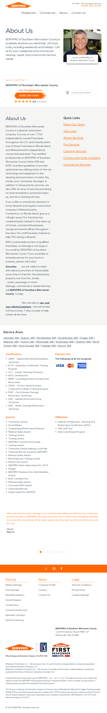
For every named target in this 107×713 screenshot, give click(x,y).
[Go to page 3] (47, 552)
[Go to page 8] (63, 552)
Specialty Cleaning (15, 615)
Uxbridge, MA (11, 337)
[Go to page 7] (60, 552)
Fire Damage (12, 590)
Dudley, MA (86, 337)
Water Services (73, 138)
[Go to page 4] (50, 552)
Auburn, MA (28, 337)
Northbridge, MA (46, 337)
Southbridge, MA (68, 337)
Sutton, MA (64, 345)
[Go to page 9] (66, 552)
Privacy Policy (78, 590)
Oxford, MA (27, 341)
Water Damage (14, 585)
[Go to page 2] (44, 552)
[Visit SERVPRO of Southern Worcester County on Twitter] (46, 569)
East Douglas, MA (29, 345)
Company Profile (47, 585)
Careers (43, 590)
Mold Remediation (15, 595)
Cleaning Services (74, 151)
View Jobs (69, 131)
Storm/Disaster (13, 600)
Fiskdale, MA (49, 345)
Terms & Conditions (81, 585)
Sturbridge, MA (64, 341)
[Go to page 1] (40, 552)
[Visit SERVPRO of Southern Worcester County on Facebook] (61, 568)
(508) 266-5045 (91, 5)
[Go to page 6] (56, 552)
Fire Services (71, 144)
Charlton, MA (83, 341)
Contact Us (78, 12)
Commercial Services (76, 164)
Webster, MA (11, 341)
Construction (12, 605)
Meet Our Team (74, 124)
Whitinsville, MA (45, 341)
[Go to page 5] (53, 552)
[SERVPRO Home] (18, 5)
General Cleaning (15, 620)
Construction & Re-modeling (81, 158)
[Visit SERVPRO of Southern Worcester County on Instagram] (54, 568)
